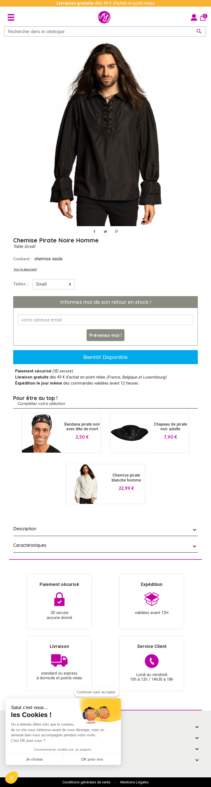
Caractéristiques (29, 545)
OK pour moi (92, 759)
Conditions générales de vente (86, 782)
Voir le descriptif (25, 269)
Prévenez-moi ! (105, 335)
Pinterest (116, 231)
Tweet (105, 231)
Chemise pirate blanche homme (126, 477)
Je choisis (34, 759)
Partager (94, 231)
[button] (11, 777)
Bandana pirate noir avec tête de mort (82, 426)
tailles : (20, 284)
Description (24, 528)
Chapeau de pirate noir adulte (170, 426)
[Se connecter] (194, 17)
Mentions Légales (134, 782)
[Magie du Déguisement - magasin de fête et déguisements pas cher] (104, 17)
